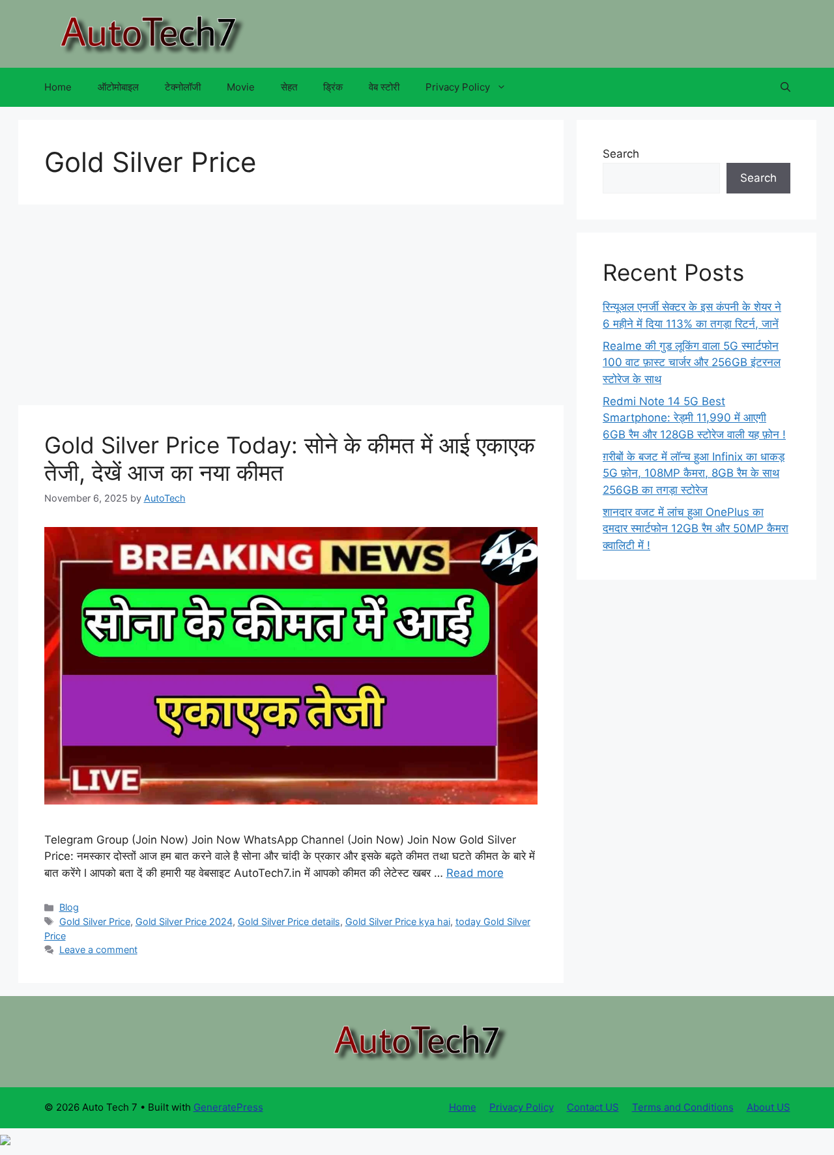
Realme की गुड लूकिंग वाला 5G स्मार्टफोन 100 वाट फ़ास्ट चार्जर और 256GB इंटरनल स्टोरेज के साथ (692, 362)
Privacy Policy (457, 87)
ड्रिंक (333, 87)
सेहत (289, 87)
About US (768, 1107)
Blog (69, 907)
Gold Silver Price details (289, 921)
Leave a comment (98, 949)
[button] (785, 87)
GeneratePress (228, 1107)
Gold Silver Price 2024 (184, 921)
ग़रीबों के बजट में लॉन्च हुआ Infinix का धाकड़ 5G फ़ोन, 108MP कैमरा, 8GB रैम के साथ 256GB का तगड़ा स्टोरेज (693, 473)
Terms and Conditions (683, 1107)
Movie (241, 87)
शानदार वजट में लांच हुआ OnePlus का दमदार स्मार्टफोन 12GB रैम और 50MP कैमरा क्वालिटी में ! (695, 529)
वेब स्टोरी (384, 87)
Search (621, 153)
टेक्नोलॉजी (183, 87)
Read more (475, 872)
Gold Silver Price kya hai (397, 921)
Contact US (593, 1107)
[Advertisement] (291, 309)
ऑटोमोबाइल (118, 87)
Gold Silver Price (94, 921)
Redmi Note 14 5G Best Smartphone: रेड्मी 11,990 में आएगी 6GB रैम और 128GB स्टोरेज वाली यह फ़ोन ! (694, 418)
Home (58, 87)
